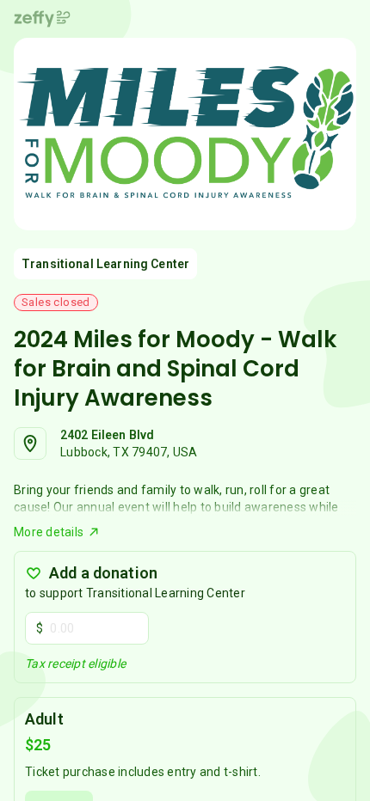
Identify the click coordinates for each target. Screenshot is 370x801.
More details (48, 532)
